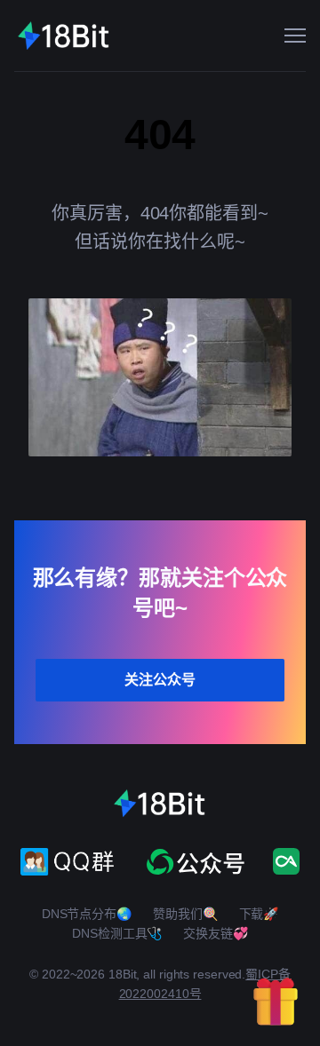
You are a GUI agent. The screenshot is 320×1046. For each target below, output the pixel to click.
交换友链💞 (215, 933)
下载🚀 (259, 914)
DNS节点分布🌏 (87, 914)
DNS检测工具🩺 (117, 933)
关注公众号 (160, 679)
